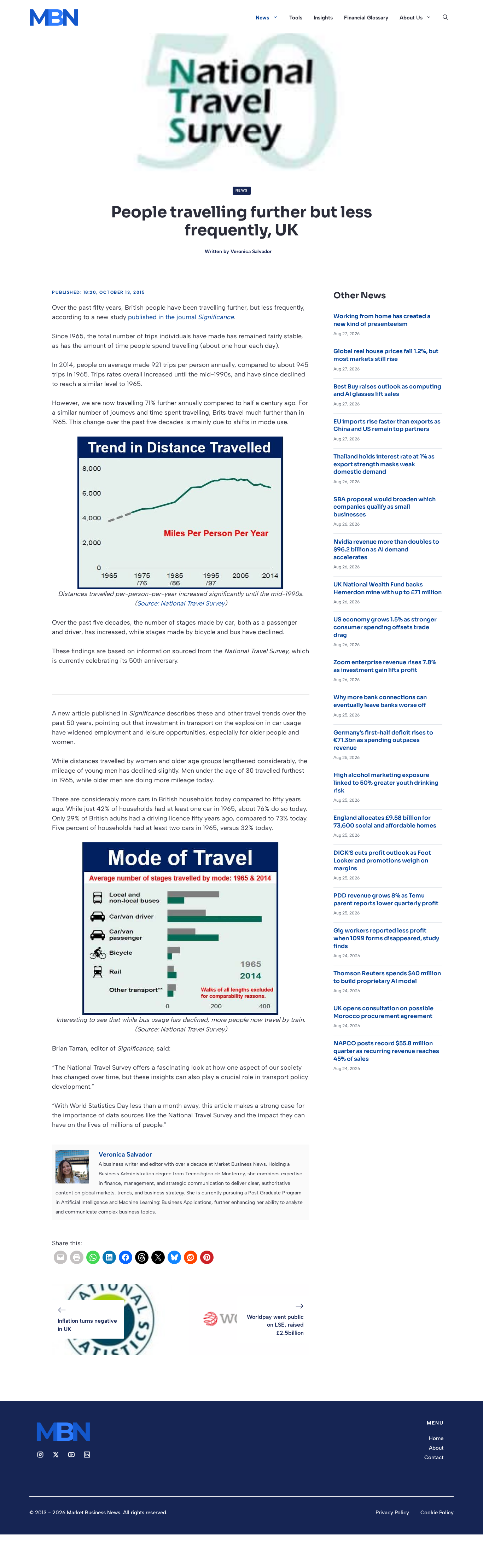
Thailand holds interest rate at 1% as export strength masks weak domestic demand (384, 464)
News (262, 17)
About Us (411, 17)
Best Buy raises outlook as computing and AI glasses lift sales (387, 390)
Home (436, 1438)
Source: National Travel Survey (181, 603)
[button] (445, 17)
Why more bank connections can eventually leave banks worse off (380, 701)
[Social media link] (40, 1454)
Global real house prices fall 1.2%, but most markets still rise (385, 355)
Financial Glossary (366, 17)
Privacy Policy (392, 1512)
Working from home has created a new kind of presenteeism (381, 320)
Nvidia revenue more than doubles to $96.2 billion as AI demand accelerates (386, 549)
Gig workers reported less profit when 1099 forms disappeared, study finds (386, 938)
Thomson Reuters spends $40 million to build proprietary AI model (387, 977)
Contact (433, 1457)
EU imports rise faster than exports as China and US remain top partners (387, 425)
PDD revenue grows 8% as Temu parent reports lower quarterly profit (385, 899)
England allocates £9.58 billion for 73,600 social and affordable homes (384, 821)
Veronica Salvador (251, 251)
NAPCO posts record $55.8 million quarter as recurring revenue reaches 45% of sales (386, 1051)
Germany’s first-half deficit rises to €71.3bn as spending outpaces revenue (383, 740)
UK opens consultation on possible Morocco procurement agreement (383, 1012)
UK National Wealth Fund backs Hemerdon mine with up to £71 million (387, 588)
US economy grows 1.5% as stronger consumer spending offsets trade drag (385, 627)
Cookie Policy (437, 1512)
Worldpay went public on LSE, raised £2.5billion (275, 1325)
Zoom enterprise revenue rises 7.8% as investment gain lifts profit (384, 666)
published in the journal (181, 317)
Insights (323, 17)
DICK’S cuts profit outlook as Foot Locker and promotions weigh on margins (382, 860)
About (436, 1448)
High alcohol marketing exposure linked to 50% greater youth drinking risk (385, 782)
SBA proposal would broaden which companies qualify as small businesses (384, 507)
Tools (295, 17)
